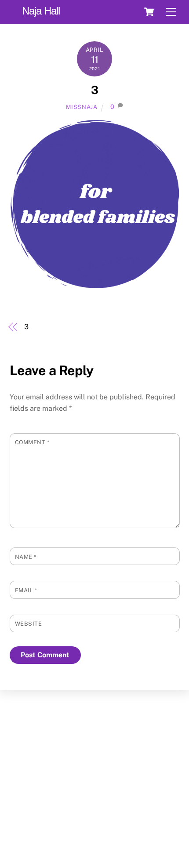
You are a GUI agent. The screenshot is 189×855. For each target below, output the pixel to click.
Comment (32, 442)
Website (28, 623)
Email (26, 590)
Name (25, 557)
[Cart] (149, 12)
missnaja (81, 107)
